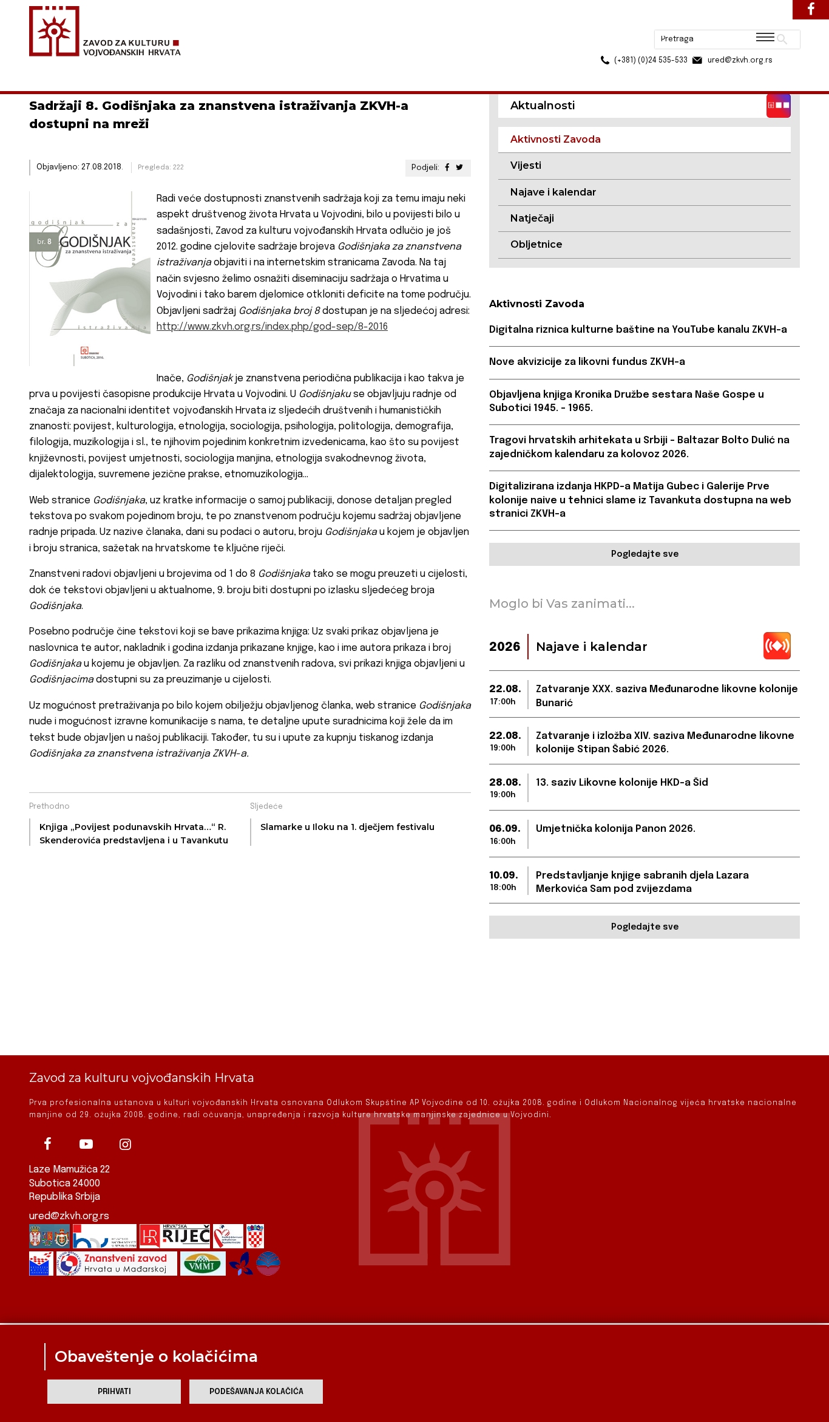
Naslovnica (50, 66)
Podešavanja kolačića (256, 1392)
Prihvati (114, 1392)
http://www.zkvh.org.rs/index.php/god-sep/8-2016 (272, 327)
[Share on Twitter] (459, 168)
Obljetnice (536, 244)
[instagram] (125, 1144)
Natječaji (532, 218)
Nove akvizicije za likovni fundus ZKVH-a (587, 362)
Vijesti (525, 165)
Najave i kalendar (553, 192)
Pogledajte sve (644, 554)
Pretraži (736, 15)
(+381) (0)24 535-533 (604, 36)
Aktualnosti (108, 66)
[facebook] (47, 1144)
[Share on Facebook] (446, 168)
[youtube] (86, 1144)
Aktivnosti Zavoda (180, 66)
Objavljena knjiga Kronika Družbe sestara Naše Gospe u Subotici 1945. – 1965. (626, 401)
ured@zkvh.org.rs (69, 1216)
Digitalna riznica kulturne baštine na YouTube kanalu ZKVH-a (638, 330)
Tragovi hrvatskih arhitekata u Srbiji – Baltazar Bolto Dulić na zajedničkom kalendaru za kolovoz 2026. (639, 447)
